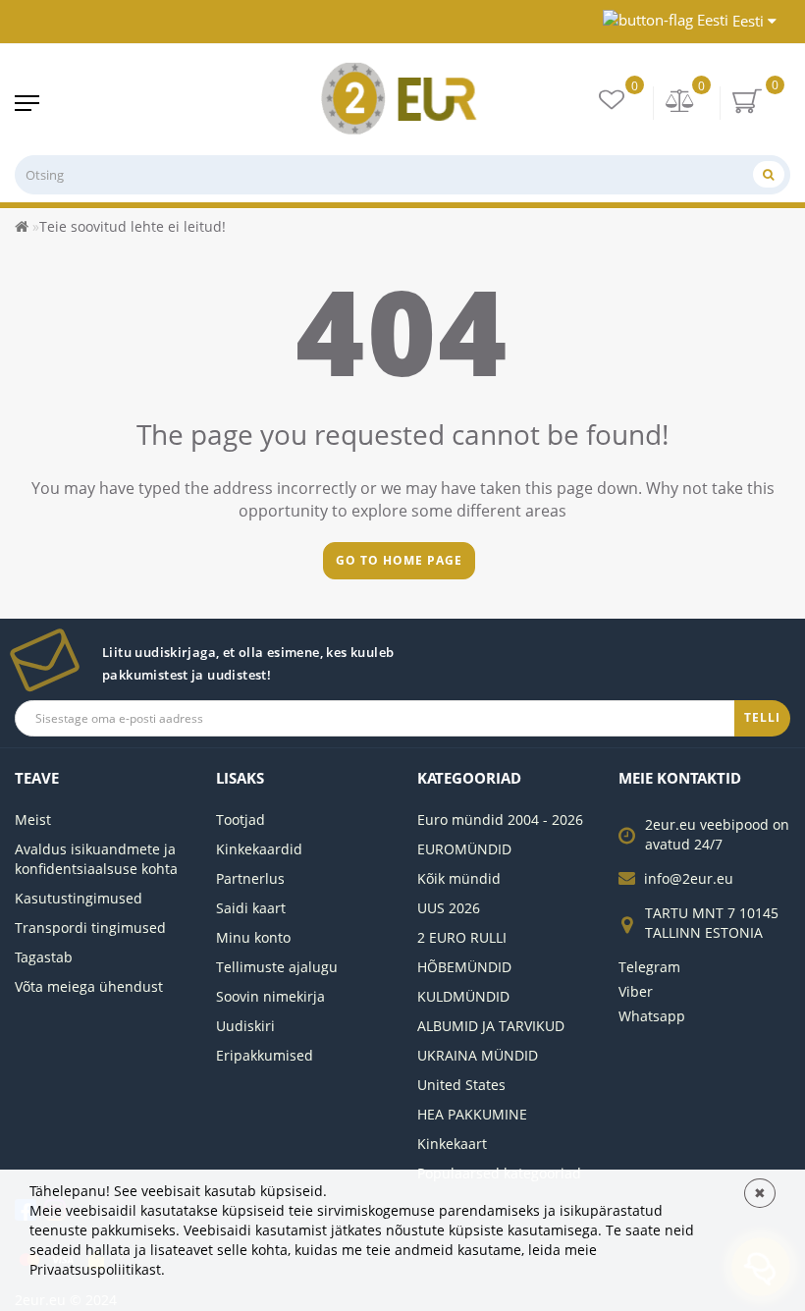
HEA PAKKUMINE (472, 1114)
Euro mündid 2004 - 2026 (500, 819)
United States (461, 1084)
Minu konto (253, 937)
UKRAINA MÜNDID (477, 1055)
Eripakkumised (264, 1055)
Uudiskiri (245, 1025)
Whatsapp (651, 1016)
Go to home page (399, 560)
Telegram (649, 966)
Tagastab (44, 957)
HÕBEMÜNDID (464, 966)
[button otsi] (768, 174)
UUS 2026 (448, 908)
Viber (635, 991)
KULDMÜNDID (463, 996)
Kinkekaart (452, 1143)
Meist (33, 819)
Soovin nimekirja (270, 996)
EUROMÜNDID (464, 849)
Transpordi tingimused (90, 927)
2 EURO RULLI (462, 937)
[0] (680, 102)
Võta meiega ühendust (89, 986)
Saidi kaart (251, 908)
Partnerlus (250, 878)
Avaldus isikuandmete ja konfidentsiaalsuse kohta (96, 859)
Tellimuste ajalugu (277, 966)
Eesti (748, 20)
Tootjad (240, 819)
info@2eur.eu (688, 878)
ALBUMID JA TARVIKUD (490, 1025)
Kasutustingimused (78, 898)
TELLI (762, 717)
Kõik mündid (459, 878)
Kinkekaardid (259, 849)
